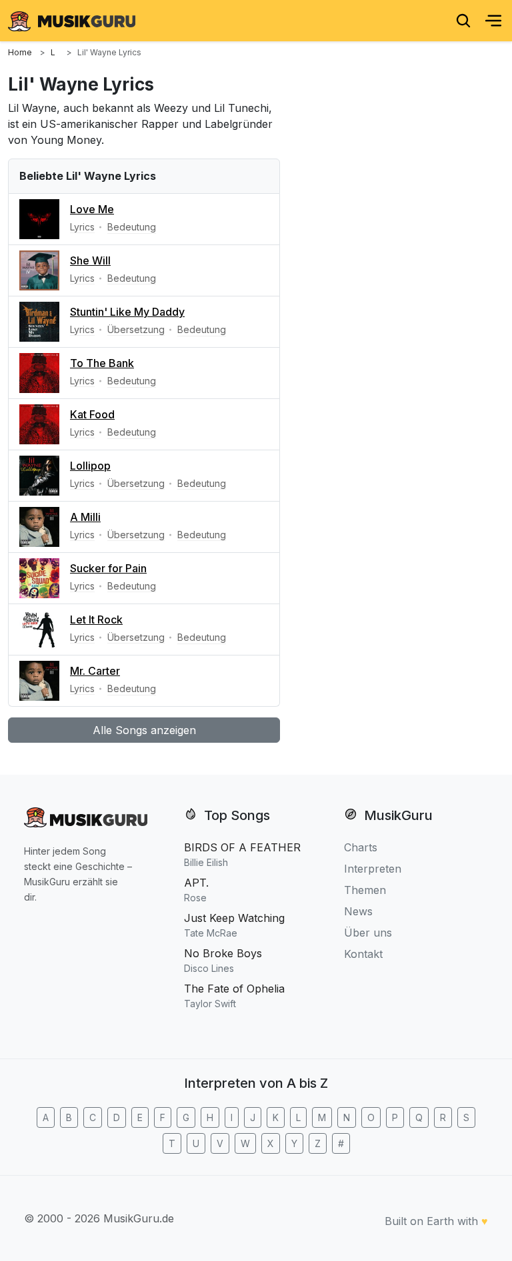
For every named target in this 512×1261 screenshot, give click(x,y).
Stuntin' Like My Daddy (127, 311)
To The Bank (102, 363)
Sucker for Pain (108, 568)
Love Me (92, 209)
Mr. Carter (95, 670)
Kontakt (363, 954)
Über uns (368, 932)
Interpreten (372, 868)
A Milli (85, 517)
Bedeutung (131, 226)
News (358, 911)
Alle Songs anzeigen (144, 730)
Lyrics (82, 226)
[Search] (463, 20)
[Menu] (493, 21)
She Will (90, 260)
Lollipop (90, 465)
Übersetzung (136, 329)
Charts (360, 847)
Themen (365, 890)
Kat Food (92, 414)
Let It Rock (96, 619)
